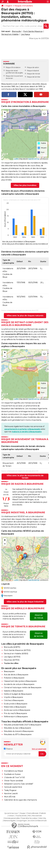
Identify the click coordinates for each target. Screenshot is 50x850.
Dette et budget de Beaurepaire (18, 694)
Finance (9, 749)
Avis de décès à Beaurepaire (16, 674)
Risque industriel (33, 71)
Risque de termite (33, 77)
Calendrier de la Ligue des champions (20, 800)
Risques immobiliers (23, 6)
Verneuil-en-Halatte (10, 34)
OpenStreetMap (33, 159)
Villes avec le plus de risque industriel (25, 602)
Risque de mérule (33, 74)
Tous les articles (21, 816)
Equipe (22, 813)
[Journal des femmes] (13, 831)
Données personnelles (12, 818)
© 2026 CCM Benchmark (37, 821)
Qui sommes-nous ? (11, 813)
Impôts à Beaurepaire (13, 697)
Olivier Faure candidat (13, 780)
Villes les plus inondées (25, 185)
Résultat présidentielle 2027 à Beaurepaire (22, 725)
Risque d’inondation (13, 67)
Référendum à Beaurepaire (16, 716)
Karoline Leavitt (11, 793)
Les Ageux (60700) (12, 657)
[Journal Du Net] (13, 836)
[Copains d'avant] (13, 841)
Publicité (43, 813)
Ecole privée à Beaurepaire (15, 704)
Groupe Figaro (22, 821)
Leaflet (16, 159)
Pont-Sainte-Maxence (33, 31)
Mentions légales (9, 821)
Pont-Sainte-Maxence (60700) (17, 650)
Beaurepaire (9, 671)
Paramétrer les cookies (29, 818)
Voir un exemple (39, 749)
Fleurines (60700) (11, 660)
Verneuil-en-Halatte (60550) (16, 653)
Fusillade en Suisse (12, 774)
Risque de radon (33, 67)
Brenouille (16, 31)
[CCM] (37, 831)
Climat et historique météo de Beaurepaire (22, 687)
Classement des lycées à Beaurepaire (20, 681)
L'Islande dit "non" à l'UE (14, 777)
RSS (29, 816)
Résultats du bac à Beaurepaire (17, 728)
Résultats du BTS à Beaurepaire (17, 734)
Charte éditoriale (32, 813)
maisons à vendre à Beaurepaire (26, 431)
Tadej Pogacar (10, 790)
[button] (5, 112)
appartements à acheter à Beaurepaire (22, 429)
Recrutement (37, 816)
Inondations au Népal (13, 771)
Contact (11, 816)
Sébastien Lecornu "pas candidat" (18, 784)
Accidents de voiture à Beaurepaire (19, 684)
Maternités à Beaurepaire (15, 707)
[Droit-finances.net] (37, 836)
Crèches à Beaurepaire (14, 700)
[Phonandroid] (37, 847)
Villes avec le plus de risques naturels (25, 315)
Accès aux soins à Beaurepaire (17, 710)
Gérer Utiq (42, 818)
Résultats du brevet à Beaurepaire (19, 731)
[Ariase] (13, 847)
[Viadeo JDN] (37, 841)
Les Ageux (25, 34)
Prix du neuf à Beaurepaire (15, 713)
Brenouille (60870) (12, 647)
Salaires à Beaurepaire (13, 691)
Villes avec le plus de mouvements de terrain (25, 476)
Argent (9, 6)
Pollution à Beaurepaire (14, 678)
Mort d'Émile (9, 797)
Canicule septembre (13, 787)
